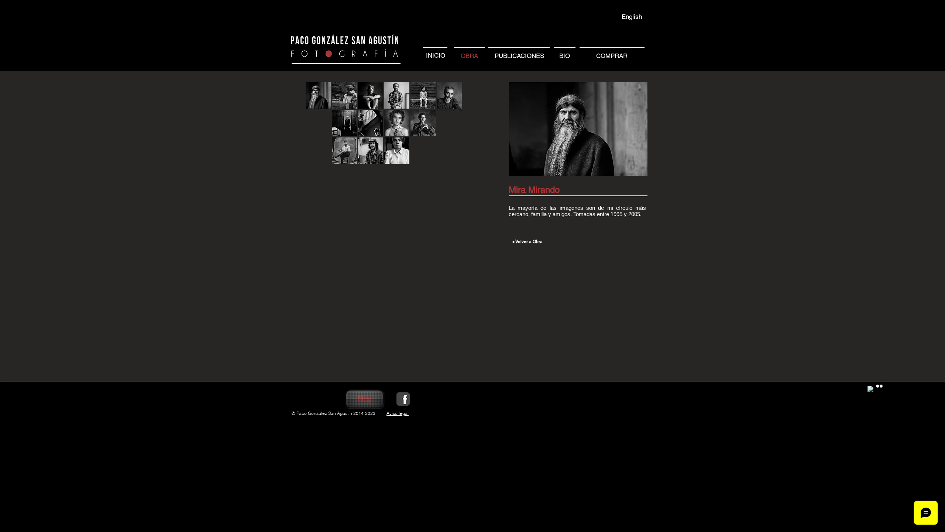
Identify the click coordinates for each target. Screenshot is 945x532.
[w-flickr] (879, 386)
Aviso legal (397, 413)
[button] (318, 95)
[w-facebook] (870, 389)
